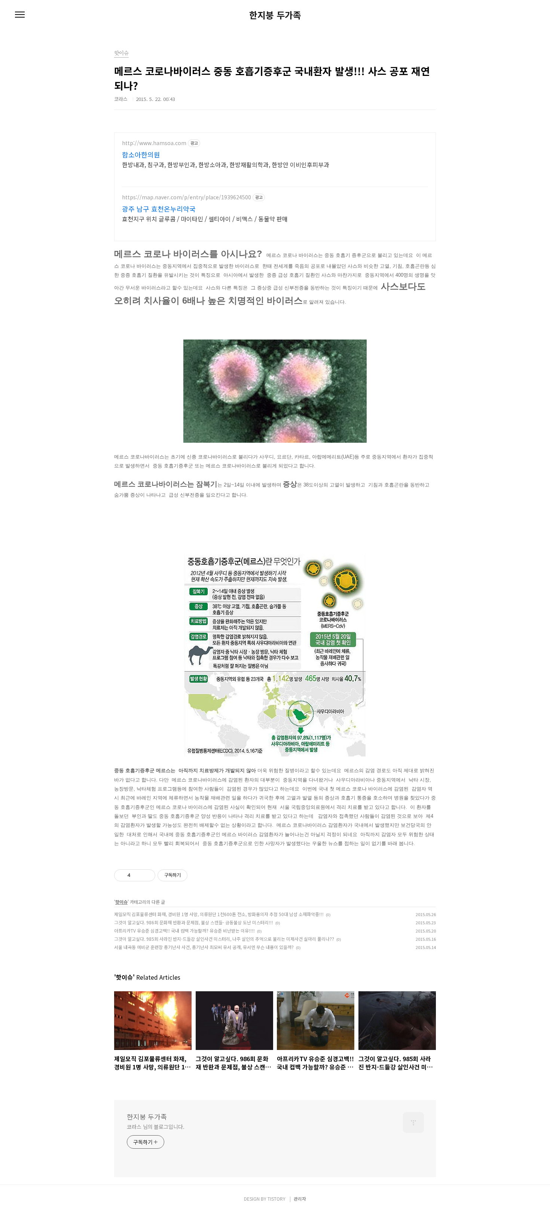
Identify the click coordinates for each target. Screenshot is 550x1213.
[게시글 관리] (147, 875)
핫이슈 (121, 902)
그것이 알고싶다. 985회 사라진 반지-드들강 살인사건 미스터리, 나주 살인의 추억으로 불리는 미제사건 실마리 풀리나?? (224, 939)
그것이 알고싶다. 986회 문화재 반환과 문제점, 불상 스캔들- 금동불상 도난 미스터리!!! (193, 922)
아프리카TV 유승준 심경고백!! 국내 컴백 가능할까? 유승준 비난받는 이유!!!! (184, 930)
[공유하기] (137, 875)
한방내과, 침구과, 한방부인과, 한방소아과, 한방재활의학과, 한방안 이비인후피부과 (225, 164)
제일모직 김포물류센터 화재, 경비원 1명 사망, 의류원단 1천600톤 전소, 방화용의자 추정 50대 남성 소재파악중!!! (219, 914)
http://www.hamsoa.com (154, 143)
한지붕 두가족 (275, 14)
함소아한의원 (141, 154)
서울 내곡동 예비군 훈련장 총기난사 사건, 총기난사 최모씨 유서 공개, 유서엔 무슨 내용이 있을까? (204, 947)
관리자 (300, 1198)
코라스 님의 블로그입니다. (155, 1126)
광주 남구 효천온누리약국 (159, 208)
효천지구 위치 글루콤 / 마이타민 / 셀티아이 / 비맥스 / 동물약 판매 (205, 218)
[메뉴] (19, 14)
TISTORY (276, 1198)
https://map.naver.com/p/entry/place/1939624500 (186, 197)
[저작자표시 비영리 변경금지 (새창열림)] (197, 875)
